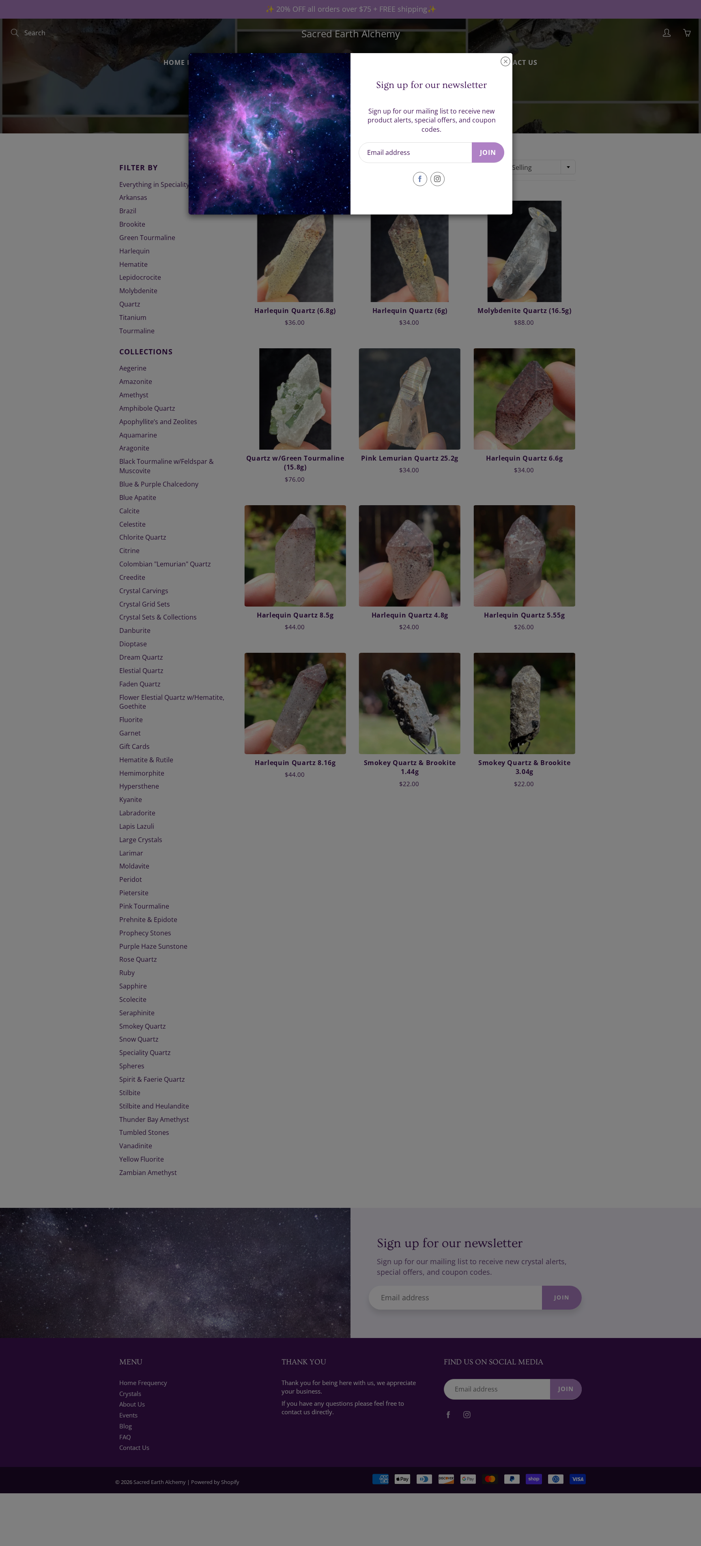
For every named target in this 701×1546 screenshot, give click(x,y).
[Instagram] (437, 179)
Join (488, 152)
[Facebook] (420, 179)
